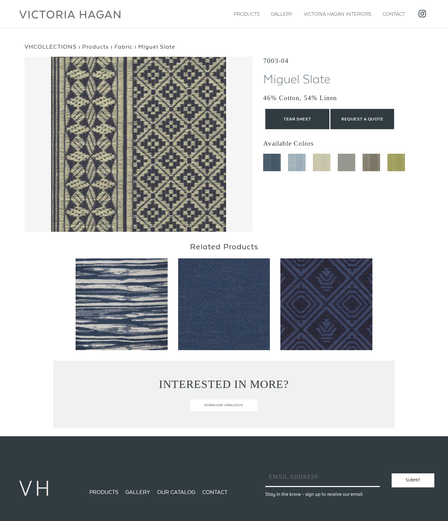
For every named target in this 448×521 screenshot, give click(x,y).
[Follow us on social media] (422, 14)
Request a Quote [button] (362, 119)
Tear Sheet (297, 119)
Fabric (123, 46)
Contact (394, 14)
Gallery (282, 14)
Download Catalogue (223, 405)
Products (247, 14)
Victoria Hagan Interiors (337, 14)
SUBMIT (413, 480)
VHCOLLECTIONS (50, 46)
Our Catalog (176, 492)
